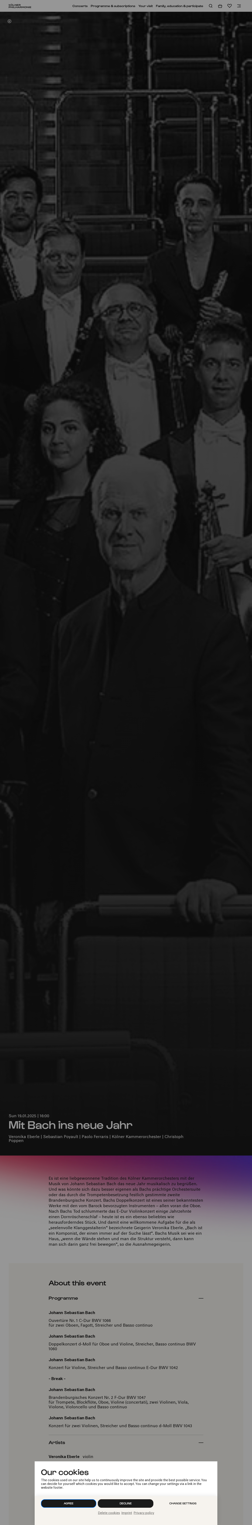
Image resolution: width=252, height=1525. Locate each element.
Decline (126, 1503)
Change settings (182, 1503)
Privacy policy (144, 1513)
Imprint (126, 1513)
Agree (68, 1503)
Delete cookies (109, 1513)
